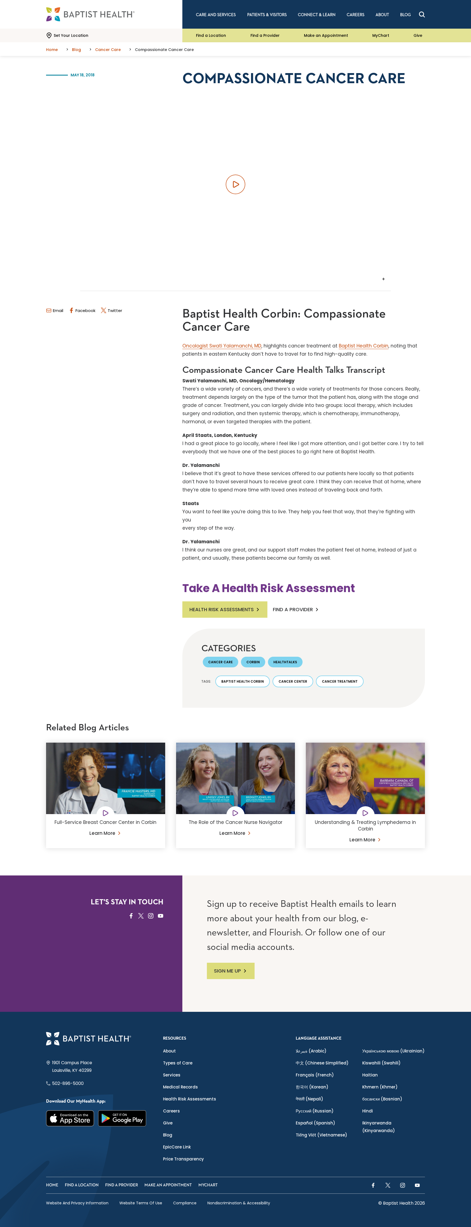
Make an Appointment (326, 35)
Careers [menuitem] (355, 15)
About (169, 1051)
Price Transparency (183, 1159)
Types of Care (177, 1063)
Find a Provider (265, 35)
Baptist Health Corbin (363, 346)
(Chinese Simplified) (322, 1063)
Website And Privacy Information (77, 1203)
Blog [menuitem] (405, 15)
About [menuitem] (382, 15)
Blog (167, 1135)
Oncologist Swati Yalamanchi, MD (221, 346)
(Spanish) (315, 1123)
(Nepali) (309, 1099)
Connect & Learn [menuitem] (317, 15)
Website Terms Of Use (140, 1203)
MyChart (380, 35)
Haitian (370, 1075)
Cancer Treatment (340, 681)
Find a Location (211, 35)
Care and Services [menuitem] (216, 15)
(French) (315, 1075)
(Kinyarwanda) (378, 1126)
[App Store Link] (70, 1118)
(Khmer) (380, 1087)
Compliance (185, 1203)
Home (52, 1185)
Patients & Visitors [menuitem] (267, 15)
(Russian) (315, 1111)
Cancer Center (293, 681)
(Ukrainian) (393, 1051)
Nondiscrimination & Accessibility (238, 1203)
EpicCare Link (177, 1147)
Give (417, 35)
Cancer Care (220, 662)
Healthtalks (285, 662)
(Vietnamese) (321, 1135)
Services (171, 1075)
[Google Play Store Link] (122, 1118)
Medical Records (180, 1087)
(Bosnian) (382, 1099)
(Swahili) (381, 1063)
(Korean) (312, 1087)
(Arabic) (311, 1051)
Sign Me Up (227, 970)
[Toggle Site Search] (422, 14)
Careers (171, 1111)
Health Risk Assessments (221, 609)
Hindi (367, 1111)
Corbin (253, 662)
